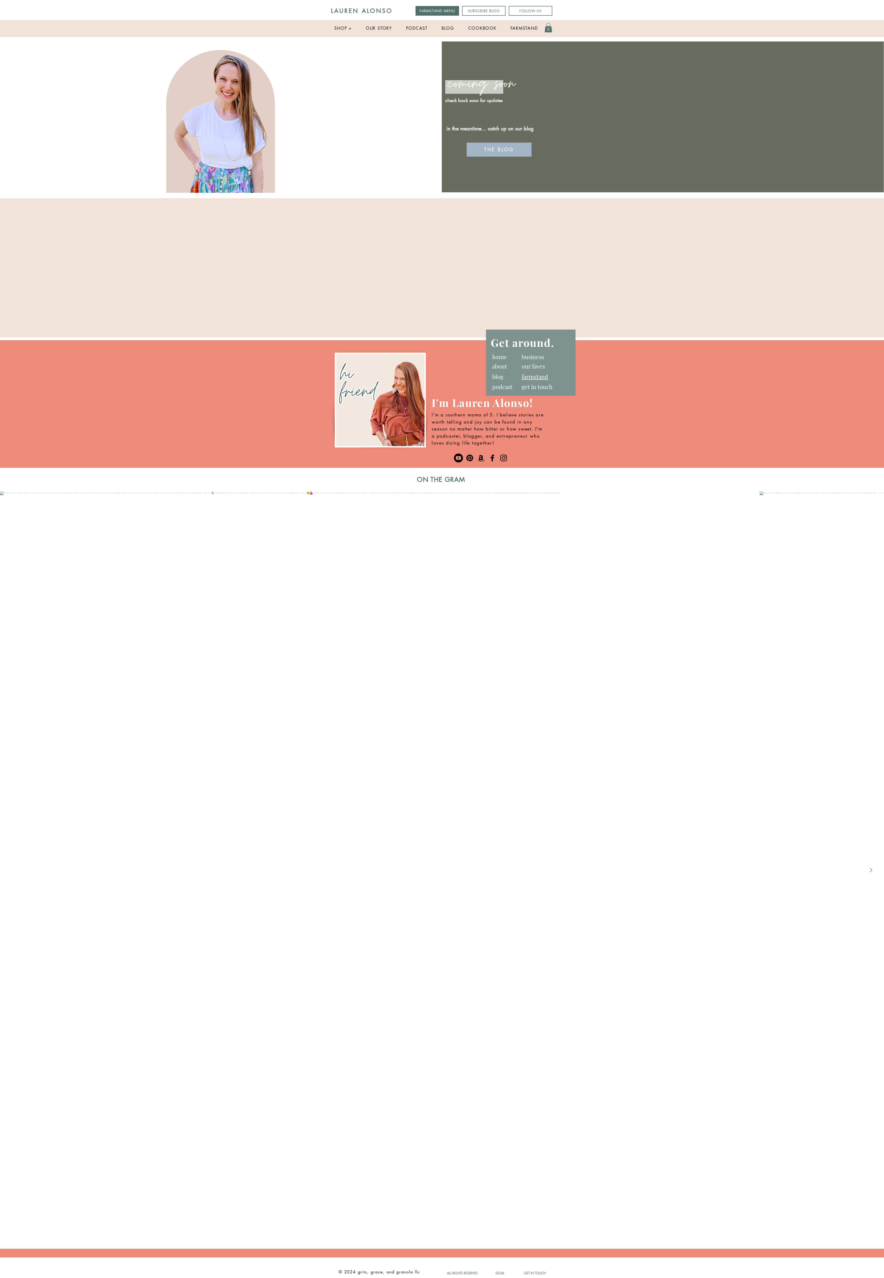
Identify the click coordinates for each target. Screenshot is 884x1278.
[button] (343, 28)
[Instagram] (503, 457)
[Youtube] (458, 457)
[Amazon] (481, 457)
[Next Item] (871, 870)
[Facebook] (492, 457)
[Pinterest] (469, 457)
